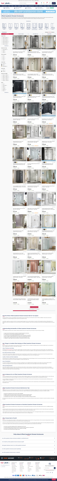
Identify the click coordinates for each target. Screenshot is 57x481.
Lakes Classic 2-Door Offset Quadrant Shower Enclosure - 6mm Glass (33, 209)
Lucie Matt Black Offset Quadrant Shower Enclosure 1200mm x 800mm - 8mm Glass (19, 299)
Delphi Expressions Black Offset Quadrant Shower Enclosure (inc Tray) (34, 97)
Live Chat (21, 469)
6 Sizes (40, 72)
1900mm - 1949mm (5, 77)
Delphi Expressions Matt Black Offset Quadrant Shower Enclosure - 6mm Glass (34, 52)
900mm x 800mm (5, 38)
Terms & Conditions (30, 466)
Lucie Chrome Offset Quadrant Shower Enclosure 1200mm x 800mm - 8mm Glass (34, 277)
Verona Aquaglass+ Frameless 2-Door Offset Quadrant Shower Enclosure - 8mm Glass (48, 299)
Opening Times (22, 467)
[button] (50, 3)
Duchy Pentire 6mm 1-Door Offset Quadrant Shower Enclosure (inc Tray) (19, 253)
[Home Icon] (1, 14)
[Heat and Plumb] (6, 3)
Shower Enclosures (5, 14)
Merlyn (3, 90)
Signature (4, 89)
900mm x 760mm (5, 37)
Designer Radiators (38, 468)
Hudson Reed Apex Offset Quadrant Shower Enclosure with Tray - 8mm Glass (48, 209)
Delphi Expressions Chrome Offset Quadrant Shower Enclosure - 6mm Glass (19, 74)
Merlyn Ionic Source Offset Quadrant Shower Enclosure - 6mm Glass (47, 277)
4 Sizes (25, 95)
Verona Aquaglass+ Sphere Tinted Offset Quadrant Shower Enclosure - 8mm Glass (19, 186)
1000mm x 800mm (5, 41)
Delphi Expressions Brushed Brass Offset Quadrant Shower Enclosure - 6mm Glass (48, 97)
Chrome (4, 63)
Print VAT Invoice (22, 468)
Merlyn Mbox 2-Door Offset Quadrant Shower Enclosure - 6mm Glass (48, 119)
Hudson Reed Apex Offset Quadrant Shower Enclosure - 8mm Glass (33, 142)
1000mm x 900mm (5, 42)
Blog (28, 467)
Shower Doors (11, 14)
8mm (3, 58)
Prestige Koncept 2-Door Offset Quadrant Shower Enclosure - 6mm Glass (19, 277)
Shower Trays (37, 466)
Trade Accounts (14, 469)
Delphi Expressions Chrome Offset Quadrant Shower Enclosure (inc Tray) (48, 74)
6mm (3, 57)
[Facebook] (47, 472)
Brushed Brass (4, 66)
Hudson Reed (4, 85)
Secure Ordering (14, 468)
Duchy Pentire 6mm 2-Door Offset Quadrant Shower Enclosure (18, 231)
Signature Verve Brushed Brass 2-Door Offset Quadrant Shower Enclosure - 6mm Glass (34, 254)
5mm (3, 55)
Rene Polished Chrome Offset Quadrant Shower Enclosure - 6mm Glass (19, 52)
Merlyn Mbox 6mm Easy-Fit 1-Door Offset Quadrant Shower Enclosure (19, 97)
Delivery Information (14, 466)
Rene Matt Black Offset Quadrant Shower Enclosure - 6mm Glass (19, 119)
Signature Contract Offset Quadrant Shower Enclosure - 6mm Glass (47, 253)
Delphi (3, 86)
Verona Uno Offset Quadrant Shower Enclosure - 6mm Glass (33, 119)
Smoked (4, 71)
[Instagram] (52, 472)
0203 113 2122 (37, 0)
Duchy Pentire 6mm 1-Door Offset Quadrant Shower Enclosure (18, 142)
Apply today (52, 458)
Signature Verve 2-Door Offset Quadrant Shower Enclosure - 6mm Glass (48, 142)
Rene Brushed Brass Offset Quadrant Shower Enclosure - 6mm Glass (47, 52)
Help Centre (21, 465)
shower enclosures (9, 349)
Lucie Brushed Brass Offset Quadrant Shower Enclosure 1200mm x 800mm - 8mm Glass (33, 299)
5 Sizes (25, 50)
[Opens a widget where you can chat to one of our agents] (54, 480)
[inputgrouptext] (36, 3)
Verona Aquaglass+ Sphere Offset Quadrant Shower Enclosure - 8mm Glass (34, 74)
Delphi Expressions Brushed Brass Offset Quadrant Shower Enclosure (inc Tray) (19, 164)
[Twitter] (49, 472)
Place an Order (14, 465)
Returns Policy (13, 467)
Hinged (4, 50)
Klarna (13, 472)
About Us (29, 465)
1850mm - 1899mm (5, 76)
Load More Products (34, 307)
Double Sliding (5, 49)
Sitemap (47, 479)
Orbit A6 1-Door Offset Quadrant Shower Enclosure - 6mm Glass (48, 186)
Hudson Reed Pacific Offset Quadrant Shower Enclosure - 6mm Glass (33, 186)
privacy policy (49, 469)
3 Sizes (54, 50)
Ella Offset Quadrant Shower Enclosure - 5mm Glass (34, 164)
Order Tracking (22, 466)
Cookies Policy (30, 469)
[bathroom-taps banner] (28, 11)
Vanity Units (37, 465)
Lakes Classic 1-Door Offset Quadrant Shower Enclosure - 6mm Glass (33, 231)
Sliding (3, 52)
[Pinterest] (50, 472)
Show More (6, 45)
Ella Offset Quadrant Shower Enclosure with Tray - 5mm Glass (19, 209)
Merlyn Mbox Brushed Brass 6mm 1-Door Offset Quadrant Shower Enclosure (48, 231)
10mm (3, 59)
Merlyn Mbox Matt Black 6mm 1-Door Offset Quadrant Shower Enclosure (47, 164)
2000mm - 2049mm (5, 80)
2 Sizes (40, 50)
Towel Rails (37, 469)
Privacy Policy (29, 468)
